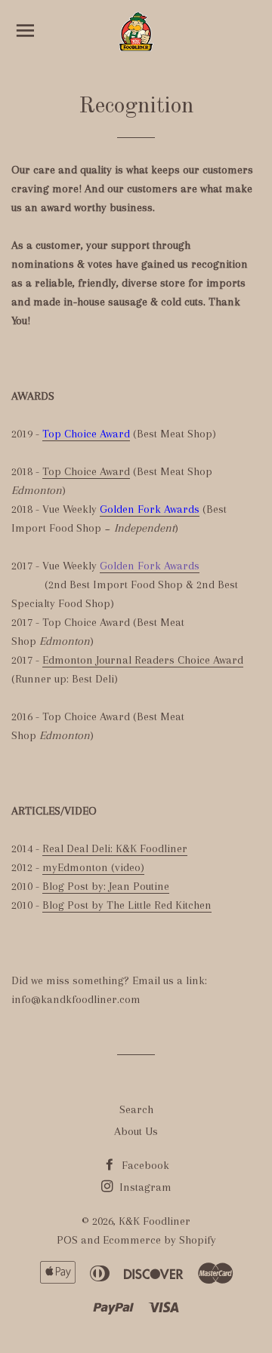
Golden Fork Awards (149, 509)
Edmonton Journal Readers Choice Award (142, 660)
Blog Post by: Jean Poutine (105, 886)
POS (67, 1240)
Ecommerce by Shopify (159, 1240)
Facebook (144, 1165)
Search (136, 1109)
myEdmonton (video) (93, 867)
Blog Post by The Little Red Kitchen (127, 905)
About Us (136, 1131)
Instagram (144, 1187)
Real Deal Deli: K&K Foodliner (114, 848)
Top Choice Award (86, 433)
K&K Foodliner (154, 1221)
